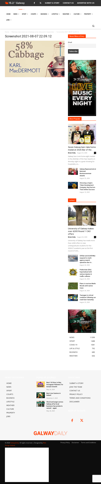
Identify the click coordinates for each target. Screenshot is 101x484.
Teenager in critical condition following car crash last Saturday (88, 297)
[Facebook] (34, 3)
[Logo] (21, 9)
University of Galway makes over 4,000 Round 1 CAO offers (81, 231)
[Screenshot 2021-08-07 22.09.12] (35, 76)
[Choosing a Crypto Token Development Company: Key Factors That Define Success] (73, 185)
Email (70, 42)
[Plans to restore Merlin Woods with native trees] (73, 285)
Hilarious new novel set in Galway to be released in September (32, 32)
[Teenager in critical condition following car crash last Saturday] (73, 297)
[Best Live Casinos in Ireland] (40, 395)
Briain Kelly (72, 153)
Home (7, 32)
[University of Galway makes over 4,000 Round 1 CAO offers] (82, 215)
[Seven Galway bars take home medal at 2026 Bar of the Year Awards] (82, 134)
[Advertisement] (35, 99)
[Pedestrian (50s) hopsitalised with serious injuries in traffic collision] (73, 272)
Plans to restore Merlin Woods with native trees (88, 286)
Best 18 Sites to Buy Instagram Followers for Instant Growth (54, 385)
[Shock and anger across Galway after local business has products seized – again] (40, 404)
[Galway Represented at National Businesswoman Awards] (73, 171)
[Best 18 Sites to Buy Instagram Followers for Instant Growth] (40, 384)
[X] (40, 3)
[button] (93, 26)
